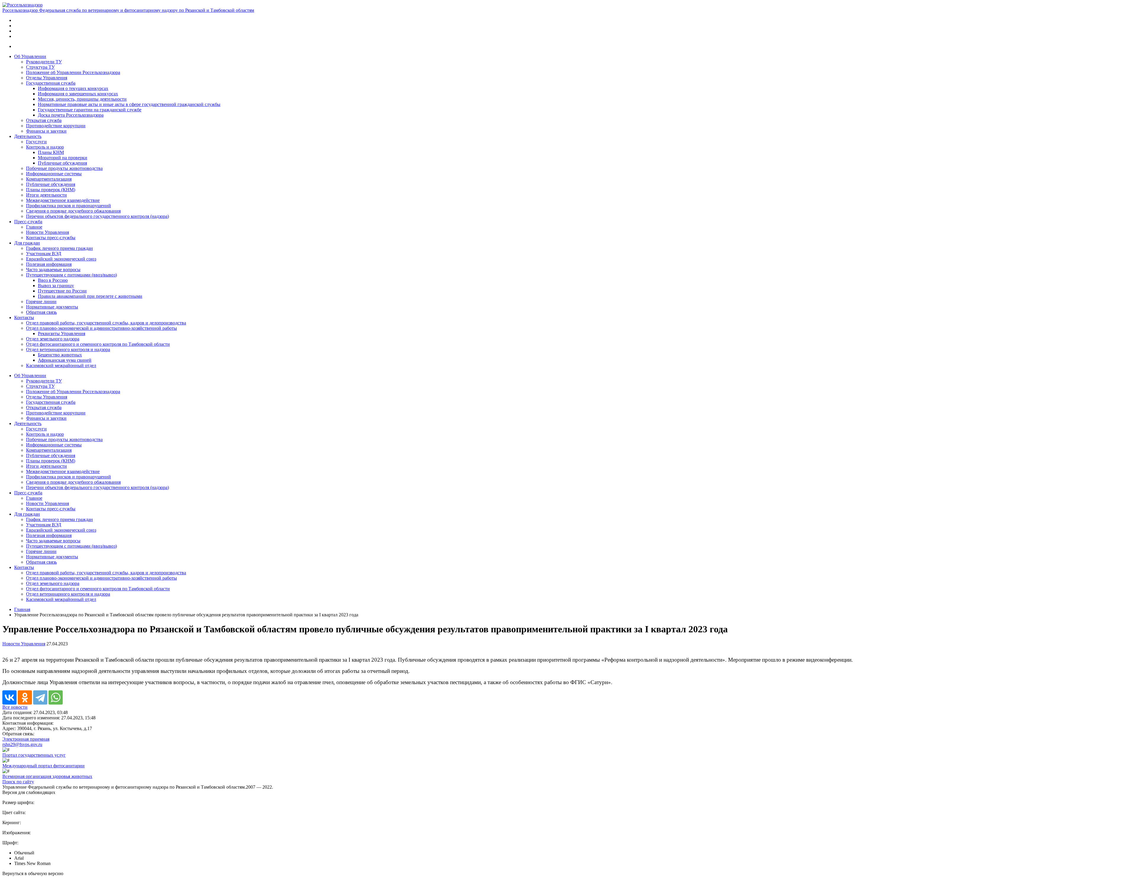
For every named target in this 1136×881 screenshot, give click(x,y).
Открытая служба (44, 120)
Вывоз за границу (56, 285)
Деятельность (27, 136)
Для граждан (27, 242)
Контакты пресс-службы (50, 237)
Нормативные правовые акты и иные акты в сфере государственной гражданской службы (129, 104)
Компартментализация (49, 178)
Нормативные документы (52, 306)
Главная (22, 609)
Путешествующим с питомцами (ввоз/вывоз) (71, 274)
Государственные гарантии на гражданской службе (89, 109)
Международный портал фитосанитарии (43, 765)
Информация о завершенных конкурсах (78, 93)
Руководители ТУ (44, 61)
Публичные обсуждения (62, 162)
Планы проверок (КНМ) (50, 189)
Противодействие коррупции (55, 125)
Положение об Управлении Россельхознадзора (73, 72)
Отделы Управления (46, 77)
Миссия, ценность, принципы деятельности (82, 99)
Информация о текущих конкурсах (73, 88)
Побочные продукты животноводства (64, 168)
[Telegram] (40, 697)
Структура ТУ (40, 67)
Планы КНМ (51, 152)
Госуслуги (36, 141)
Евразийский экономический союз (61, 258)
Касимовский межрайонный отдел (61, 365)
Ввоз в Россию (53, 280)
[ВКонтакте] (9, 697)
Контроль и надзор (45, 146)
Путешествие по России (62, 290)
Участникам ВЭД (43, 253)
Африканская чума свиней (64, 360)
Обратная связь (41, 312)
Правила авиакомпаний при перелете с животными (90, 296)
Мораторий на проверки (62, 157)
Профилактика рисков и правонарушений (68, 205)
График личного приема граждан (59, 248)
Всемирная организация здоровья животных (47, 776)
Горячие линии (41, 301)
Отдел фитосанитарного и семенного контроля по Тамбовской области (98, 344)
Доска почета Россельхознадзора (71, 115)
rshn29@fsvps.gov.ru (22, 744)
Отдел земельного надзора (52, 338)
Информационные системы (54, 173)
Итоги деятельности (46, 194)
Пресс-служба (28, 221)
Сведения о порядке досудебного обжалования (73, 210)
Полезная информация (49, 264)
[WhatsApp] (56, 697)
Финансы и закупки (46, 131)
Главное (34, 226)
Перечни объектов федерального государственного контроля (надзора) (97, 216)
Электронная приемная (25, 739)
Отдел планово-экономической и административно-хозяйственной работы (101, 328)
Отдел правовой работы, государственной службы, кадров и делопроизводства (106, 322)
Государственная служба (50, 83)
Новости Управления (47, 232)
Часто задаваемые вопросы (53, 269)
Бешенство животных (60, 354)
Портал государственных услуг (34, 755)
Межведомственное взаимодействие (63, 200)
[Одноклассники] (25, 697)
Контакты (24, 317)
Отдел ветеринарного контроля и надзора (68, 349)
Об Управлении (30, 56)
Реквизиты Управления (61, 333)
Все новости (15, 707)
